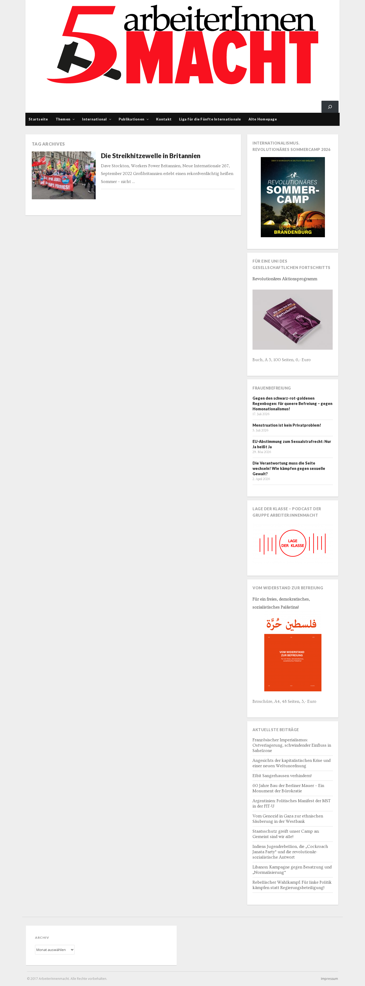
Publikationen (131, 119)
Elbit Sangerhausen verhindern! (282, 775)
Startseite (38, 119)
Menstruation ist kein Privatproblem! (287, 425)
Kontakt (164, 119)
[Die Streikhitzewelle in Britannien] (64, 175)
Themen (63, 119)
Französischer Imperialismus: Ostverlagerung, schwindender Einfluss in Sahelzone (292, 745)
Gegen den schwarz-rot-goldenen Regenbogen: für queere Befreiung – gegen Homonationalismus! (292, 403)
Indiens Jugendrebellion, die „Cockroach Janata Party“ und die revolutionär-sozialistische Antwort (290, 852)
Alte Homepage (262, 119)
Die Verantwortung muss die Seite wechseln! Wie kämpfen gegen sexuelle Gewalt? (289, 468)
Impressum (329, 978)
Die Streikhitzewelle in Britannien (150, 155)
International (94, 119)
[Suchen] (330, 107)
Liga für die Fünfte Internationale (210, 119)
